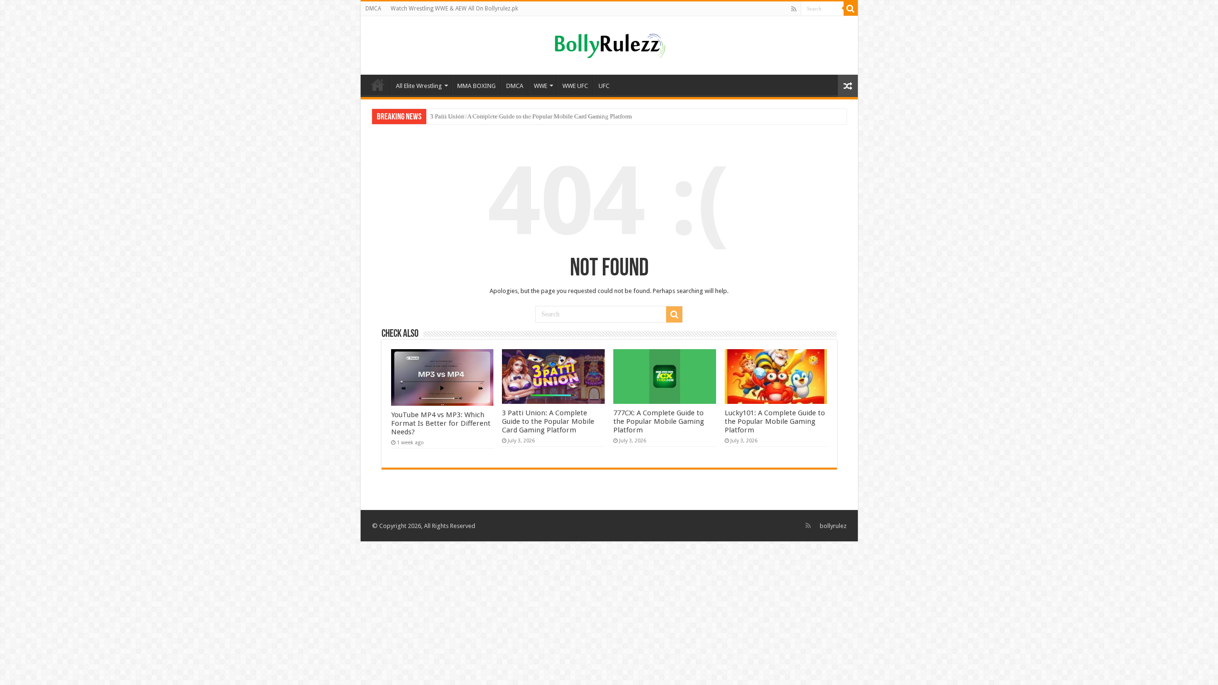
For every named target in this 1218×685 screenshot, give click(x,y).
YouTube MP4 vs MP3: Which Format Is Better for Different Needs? (441, 423)
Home (377, 85)
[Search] (851, 8)
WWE (540, 85)
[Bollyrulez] (609, 44)
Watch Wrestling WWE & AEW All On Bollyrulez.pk (454, 8)
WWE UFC (575, 85)
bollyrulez (833, 525)
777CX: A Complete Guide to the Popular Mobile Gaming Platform (658, 421)
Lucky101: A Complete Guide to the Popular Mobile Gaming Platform (775, 421)
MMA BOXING (476, 85)
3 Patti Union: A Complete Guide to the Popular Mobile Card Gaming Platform (531, 116)
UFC (604, 85)
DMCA (373, 8)
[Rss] (793, 9)
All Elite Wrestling (419, 85)
